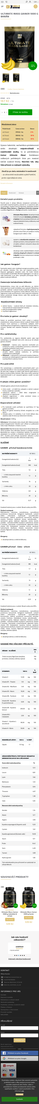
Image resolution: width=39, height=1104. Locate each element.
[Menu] (2, 6)
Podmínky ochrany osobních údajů (12, 1004)
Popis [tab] (4, 193)
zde (22, 1091)
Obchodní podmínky (7, 1002)
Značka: (15, 89)
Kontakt (3, 995)
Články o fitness (6, 1007)
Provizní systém (6, 1012)
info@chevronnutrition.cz (12, 977)
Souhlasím (19, 1099)
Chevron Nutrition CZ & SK (13, 982)
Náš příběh (4, 1014)
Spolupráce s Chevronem (9, 1009)
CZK (35, 2)
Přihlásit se (19, 1040)
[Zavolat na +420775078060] (7, 1)
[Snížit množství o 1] (2, 112)
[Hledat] (26, 1)
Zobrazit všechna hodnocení (19, 959)
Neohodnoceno (14, 93)
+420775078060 (9, 979)
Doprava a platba (7, 997)
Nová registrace (6, 1044)
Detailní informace (7, 183)
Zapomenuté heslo (7, 1046)
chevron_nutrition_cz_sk (12, 985)
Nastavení (19, 1094)
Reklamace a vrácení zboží (10, 1000)
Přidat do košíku (20, 112)
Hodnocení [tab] (12, 193)
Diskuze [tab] (21, 193)
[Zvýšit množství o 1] (7, 112)
